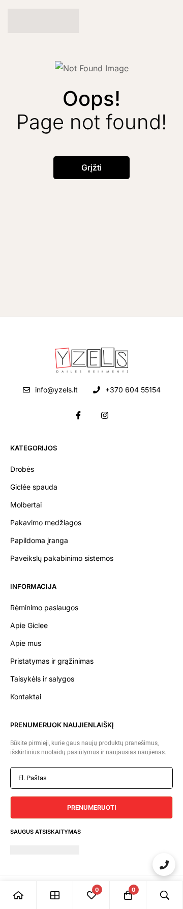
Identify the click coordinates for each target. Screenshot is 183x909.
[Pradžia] (18, 895)
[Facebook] (78, 415)
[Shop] (55, 895)
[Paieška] (164, 895)
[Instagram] (105, 415)
